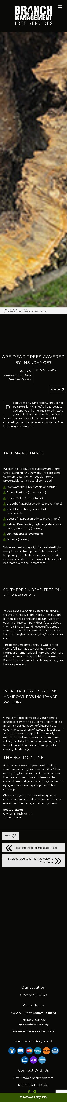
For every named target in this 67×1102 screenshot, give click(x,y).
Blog (15, 310)
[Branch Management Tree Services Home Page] (33, 15)
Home (5, 310)
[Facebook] (30, 1092)
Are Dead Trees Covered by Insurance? (27, 311)
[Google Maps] (36, 1092)
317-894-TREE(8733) (33, 1097)
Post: (24, 310)
